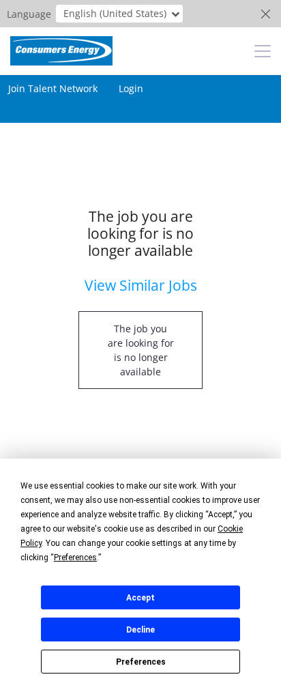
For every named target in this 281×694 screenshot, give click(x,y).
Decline (140, 630)
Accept (140, 598)
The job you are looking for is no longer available (141, 350)
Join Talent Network (53, 88)
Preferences (141, 662)
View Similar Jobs (141, 285)
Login (131, 88)
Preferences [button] (75, 557)
